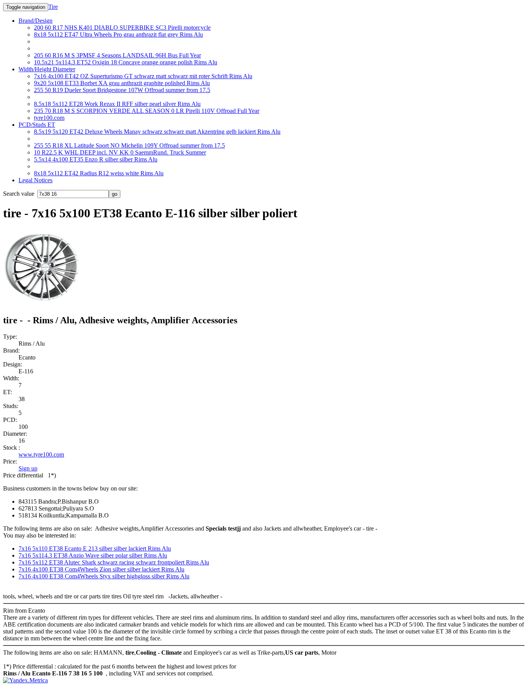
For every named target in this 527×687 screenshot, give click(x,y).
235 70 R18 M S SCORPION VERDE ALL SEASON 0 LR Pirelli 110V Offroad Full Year (146, 111)
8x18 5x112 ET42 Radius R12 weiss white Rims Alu (99, 173)
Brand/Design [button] (35, 20)
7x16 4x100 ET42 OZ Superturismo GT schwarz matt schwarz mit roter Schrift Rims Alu (143, 76)
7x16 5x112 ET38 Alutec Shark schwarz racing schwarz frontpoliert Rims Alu (114, 562)
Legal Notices (35, 180)
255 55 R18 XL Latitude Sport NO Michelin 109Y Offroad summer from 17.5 (129, 145)
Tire (53, 6)
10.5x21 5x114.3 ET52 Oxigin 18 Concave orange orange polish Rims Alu (125, 62)
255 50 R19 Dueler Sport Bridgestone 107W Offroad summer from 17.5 (122, 90)
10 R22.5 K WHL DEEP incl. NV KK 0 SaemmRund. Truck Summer (120, 152)
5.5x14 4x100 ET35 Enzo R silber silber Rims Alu (95, 159)
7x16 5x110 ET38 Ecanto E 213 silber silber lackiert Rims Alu (95, 548)
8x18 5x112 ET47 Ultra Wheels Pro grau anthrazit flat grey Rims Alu (118, 34)
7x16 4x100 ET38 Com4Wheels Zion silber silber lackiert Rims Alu (101, 569)
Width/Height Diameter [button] (47, 69)
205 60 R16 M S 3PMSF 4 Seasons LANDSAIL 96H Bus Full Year (117, 55)
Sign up (28, 468)
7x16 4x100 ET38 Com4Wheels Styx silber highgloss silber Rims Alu (104, 576)
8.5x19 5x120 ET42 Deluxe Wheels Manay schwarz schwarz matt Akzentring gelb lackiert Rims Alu (157, 131)
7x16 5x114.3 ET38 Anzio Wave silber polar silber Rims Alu (93, 555)
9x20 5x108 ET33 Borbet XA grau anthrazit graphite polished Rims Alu (122, 83)
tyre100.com (49, 117)
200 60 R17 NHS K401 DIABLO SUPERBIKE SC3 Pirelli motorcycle (122, 27)
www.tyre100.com (41, 454)
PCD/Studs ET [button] (37, 124)
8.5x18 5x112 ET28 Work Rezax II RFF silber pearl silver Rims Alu (117, 104)
